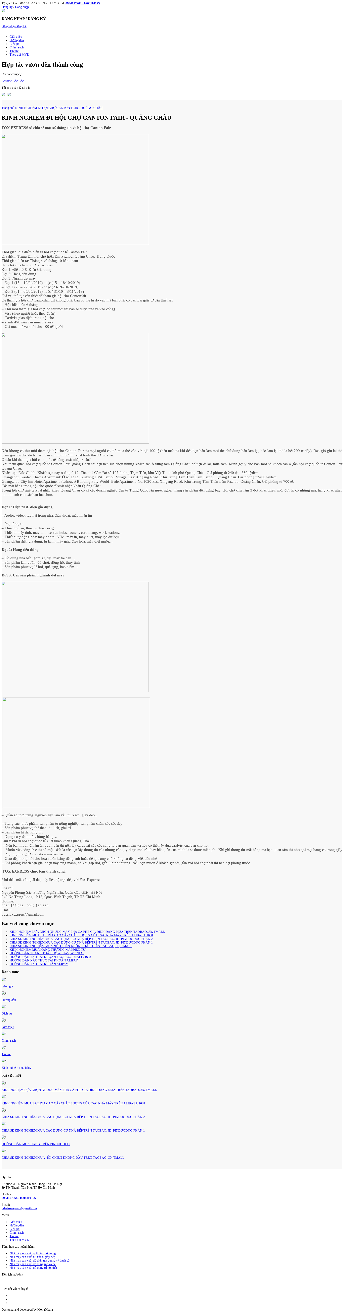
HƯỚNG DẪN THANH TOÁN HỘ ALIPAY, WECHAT (47, 953)
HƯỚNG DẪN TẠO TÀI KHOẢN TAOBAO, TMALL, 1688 (50, 956)
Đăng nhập (22, 7)
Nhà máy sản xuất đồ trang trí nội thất (33, 1267)
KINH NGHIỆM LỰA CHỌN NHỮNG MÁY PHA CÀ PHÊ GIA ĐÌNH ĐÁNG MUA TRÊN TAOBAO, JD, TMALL (87, 931)
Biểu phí (15, 43)
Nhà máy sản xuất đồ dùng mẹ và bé (33, 1264)
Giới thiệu (16, 36)
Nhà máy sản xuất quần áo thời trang (33, 1253)
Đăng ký (7, 7)
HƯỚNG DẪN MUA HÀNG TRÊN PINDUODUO (36, 1144)
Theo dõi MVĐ (19, 54)
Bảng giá (7, 986)
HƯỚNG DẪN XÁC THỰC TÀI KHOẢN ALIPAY (44, 960)
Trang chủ (8, 107)
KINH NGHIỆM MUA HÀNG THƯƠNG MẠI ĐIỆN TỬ (47, 949)
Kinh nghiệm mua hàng (16, 1067)
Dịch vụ (7, 1013)
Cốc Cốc (18, 81)
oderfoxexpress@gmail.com (19, 1208)
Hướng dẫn (17, 40)
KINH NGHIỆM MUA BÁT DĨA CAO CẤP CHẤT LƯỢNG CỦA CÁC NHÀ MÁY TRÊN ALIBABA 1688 (81, 935)
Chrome (7, 81)
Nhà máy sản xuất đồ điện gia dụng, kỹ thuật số (39, 1260)
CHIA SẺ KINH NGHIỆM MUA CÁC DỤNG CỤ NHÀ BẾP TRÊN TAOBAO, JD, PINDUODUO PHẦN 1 (81, 942)
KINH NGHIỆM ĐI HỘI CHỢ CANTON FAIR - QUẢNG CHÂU (59, 107)
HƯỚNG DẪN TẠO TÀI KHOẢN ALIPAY (39, 964)
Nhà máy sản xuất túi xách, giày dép (32, 1257)
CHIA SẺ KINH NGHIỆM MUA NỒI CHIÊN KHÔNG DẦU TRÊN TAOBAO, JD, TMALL (71, 946)
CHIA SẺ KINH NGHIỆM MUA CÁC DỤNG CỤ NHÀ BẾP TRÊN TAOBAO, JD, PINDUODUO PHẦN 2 (81, 939)
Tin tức (14, 51)
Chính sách (17, 47)
